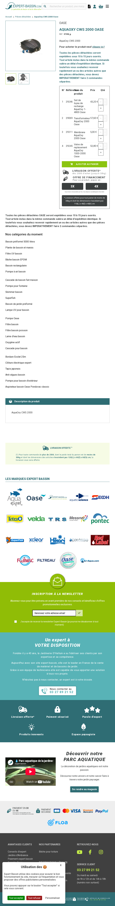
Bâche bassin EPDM (16, 259)
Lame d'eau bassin (15, 336)
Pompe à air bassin (15, 271)
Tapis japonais (12, 368)
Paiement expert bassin (20, 858)
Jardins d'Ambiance (18, 855)
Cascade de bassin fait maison (21, 280)
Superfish (10, 298)
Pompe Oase (12, 318)
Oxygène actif (12, 342)
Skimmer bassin (13, 292)
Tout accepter (16, 898)
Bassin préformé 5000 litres (20, 241)
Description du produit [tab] (27, 401)
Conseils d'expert (17, 851)
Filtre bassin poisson (16, 330)
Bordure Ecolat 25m (15, 356)
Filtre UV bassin (13, 253)
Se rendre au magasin (84, 789)
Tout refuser (34, 898)
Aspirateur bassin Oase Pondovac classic (27, 386)
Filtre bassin (11, 324)
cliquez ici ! (98, 46)
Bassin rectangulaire (16, 265)
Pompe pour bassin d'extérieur (21, 380)
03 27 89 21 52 (100, 899)
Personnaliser (52, 898)
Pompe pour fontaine (16, 286)
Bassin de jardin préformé (18, 304)
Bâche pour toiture (48, 851)
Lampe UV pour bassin (17, 310)
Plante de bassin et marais (19, 247)
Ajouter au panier (87, 164)
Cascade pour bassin (16, 348)
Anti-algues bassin (15, 374)
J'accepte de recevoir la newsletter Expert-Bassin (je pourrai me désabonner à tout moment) (59, 623)
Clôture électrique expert (18, 362)
